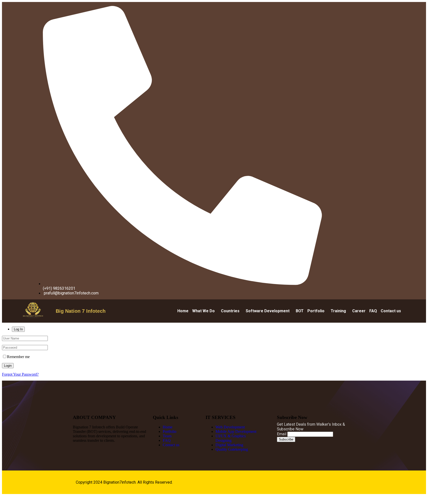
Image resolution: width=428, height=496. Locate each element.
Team (167, 436)
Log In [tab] (18, 329)
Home (182, 311)
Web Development (230, 427)
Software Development (268, 311)
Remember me (18, 357)
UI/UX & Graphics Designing (230, 438)
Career (359, 311)
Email (281, 434)
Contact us (391, 311)
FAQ (373, 311)
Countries (230, 311)
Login (8, 365)
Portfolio (315, 311)
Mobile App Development (235, 431)
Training (338, 311)
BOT (300, 311)
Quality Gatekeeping (231, 449)
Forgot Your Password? (20, 374)
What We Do (203, 311)
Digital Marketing (229, 445)
